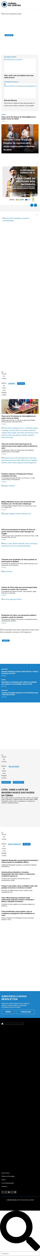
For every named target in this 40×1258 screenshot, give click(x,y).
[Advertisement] (20, 725)
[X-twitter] (12, 1192)
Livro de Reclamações (7, 1183)
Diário (3, 114)
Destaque (9, 35)
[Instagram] (6, 1192)
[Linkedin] (15, 1192)
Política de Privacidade (7, 1176)
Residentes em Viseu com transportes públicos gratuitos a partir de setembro (21, 42)
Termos (3, 1179)
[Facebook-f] (2, 1192)
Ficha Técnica (5, 1173)
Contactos (4, 1186)
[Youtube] (9, 1192)
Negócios (5, 640)
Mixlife (32, 1200)
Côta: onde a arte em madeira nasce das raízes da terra (17, 792)
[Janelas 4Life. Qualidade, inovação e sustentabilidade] (20, 220)
